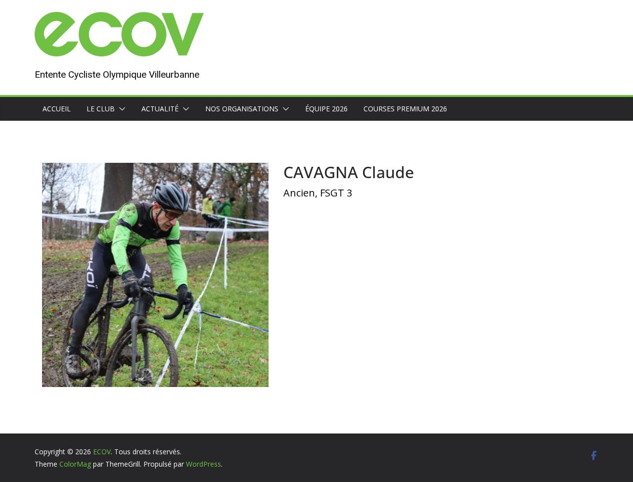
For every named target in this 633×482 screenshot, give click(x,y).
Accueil (57, 108)
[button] (120, 109)
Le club (101, 108)
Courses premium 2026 (405, 108)
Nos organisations (241, 108)
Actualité (160, 108)
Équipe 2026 (326, 108)
